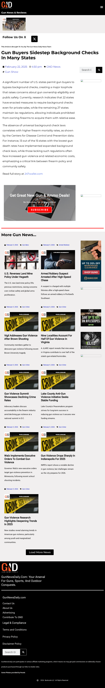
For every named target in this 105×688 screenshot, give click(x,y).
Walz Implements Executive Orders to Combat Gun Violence (19, 459)
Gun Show (11, 71)
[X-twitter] (34, 39)
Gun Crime (25, 307)
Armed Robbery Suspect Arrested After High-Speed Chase (56, 277)
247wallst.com (34, 173)
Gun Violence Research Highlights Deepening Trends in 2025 (20, 521)
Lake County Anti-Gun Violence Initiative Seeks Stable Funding (54, 397)
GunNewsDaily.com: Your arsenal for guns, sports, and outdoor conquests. (23, 581)
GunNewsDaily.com (14, 597)
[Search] (99, 70)
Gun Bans (25, 245)
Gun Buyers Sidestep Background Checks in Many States (50, 55)
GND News (53, 66)
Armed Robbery (64, 245)
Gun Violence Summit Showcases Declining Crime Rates (20, 397)
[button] (101, 7)
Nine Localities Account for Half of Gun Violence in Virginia (56, 339)
